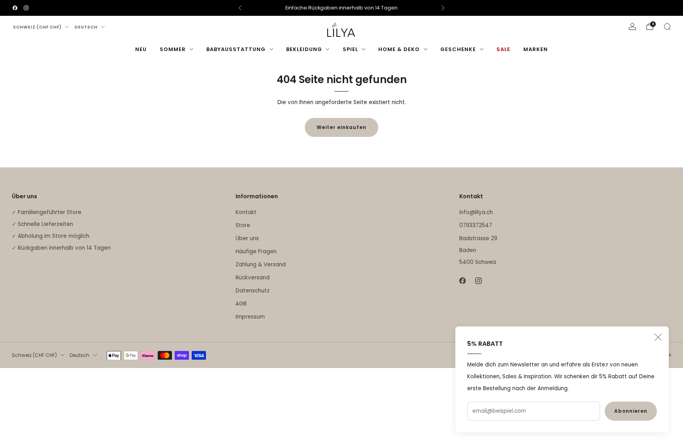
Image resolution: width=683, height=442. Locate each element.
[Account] (632, 26)
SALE (503, 49)
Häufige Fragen (256, 251)
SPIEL (350, 49)
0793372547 (475, 225)
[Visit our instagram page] (26, 7)
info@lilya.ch (476, 212)
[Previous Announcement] (240, 8)
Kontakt (246, 212)
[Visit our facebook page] (15, 7)
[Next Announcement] (443, 8)
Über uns (247, 238)
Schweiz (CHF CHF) (37, 27)
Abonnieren (630, 411)
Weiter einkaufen (341, 127)
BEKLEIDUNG (304, 49)
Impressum (250, 317)
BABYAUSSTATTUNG (236, 49)
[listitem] (341, 8)
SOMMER (173, 49)
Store (243, 225)
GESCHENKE (458, 49)
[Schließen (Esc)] (658, 337)
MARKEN (535, 49)
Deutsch (86, 27)
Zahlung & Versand (261, 264)
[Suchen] (667, 26)
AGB (241, 303)
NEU (141, 49)
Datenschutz (253, 290)
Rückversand (253, 277)
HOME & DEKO (399, 49)
